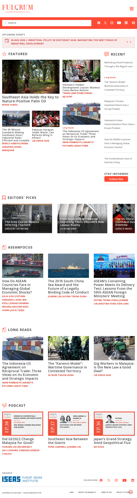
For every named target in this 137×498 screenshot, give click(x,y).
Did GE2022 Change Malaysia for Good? (18, 441)
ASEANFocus (20, 247)
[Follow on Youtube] (119, 22)
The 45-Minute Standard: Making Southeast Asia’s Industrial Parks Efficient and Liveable (15, 135)
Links (71, 492)
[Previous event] (127, 42)
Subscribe (116, 179)
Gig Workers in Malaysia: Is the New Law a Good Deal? (114, 367)
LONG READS (20, 329)
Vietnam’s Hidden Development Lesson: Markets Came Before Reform (81, 87)
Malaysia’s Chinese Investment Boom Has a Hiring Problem (116, 105)
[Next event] (130, 42)
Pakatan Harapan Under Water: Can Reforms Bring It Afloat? (43, 133)
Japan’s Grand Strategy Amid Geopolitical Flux (113, 441)
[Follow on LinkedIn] (126, 22)
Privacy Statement (124, 492)
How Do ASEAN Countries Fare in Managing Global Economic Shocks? (117, 143)
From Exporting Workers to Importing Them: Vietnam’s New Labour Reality (82, 222)
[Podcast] (133, 22)
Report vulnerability (87, 492)
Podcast (17, 405)
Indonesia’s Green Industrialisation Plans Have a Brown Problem (119, 124)
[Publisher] (22, 478)
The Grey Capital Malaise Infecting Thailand (22, 223)
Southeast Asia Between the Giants (68, 441)
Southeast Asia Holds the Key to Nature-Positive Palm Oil (30, 98)
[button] (132, 8)
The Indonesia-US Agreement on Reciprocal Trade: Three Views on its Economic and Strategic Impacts (80, 135)
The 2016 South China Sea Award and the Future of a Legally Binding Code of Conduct (68, 286)
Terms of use (106, 492)
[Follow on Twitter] (105, 22)
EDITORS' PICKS (22, 197)
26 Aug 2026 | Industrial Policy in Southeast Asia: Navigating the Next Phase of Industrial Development (64, 42)
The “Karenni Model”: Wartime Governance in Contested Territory (116, 86)
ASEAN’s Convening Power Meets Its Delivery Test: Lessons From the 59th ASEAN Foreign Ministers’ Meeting (114, 288)
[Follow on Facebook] (98, 22)
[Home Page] (17, 8)
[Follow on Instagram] (112, 22)
